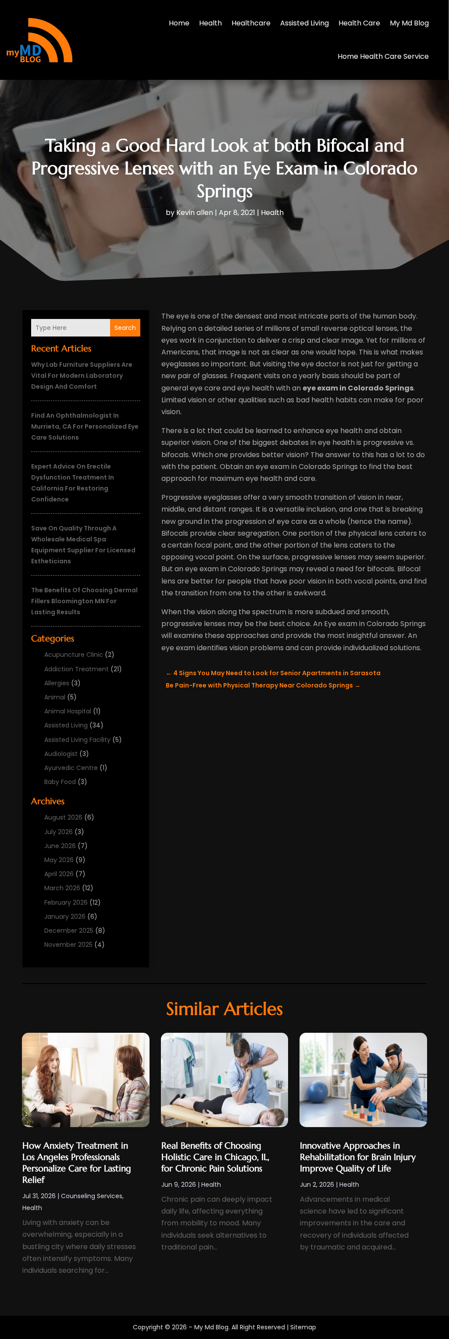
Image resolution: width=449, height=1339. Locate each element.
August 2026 (63, 817)
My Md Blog (409, 23)
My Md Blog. (212, 1327)
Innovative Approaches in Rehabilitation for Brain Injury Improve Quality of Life (358, 1157)
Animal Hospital (67, 711)
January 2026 (65, 916)
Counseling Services (91, 1196)
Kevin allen (194, 213)
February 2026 (66, 902)
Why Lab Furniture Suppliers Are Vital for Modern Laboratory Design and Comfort (81, 375)
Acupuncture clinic (73, 654)
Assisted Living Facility (77, 739)
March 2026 (62, 888)
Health (210, 23)
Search (125, 327)
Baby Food (60, 781)
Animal (54, 697)
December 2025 (68, 930)
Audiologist (61, 753)
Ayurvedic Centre (71, 767)
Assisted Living (304, 23)
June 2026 (60, 845)
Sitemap (303, 1327)
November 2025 (68, 944)
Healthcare (251, 23)
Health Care (359, 23)
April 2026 (59, 874)
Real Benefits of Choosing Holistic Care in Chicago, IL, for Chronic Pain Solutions (215, 1157)
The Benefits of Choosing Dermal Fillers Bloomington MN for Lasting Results (84, 601)
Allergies (56, 683)
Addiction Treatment (76, 669)
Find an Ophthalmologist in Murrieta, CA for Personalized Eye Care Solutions (85, 426)
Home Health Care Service (383, 56)
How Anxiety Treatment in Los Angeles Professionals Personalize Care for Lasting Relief (76, 1162)
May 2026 (59, 860)
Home (179, 23)
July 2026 (58, 831)
